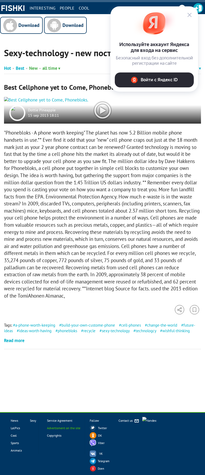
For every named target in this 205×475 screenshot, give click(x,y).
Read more (14, 340)
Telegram (103, 461)
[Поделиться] (179, 309)
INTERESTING (43, 8)
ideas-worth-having (35, 330)
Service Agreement (59, 421)
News (14, 421)
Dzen (101, 468)
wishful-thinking (176, 330)
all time (49, 68)
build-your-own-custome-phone (88, 325)
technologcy (146, 330)
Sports (15, 443)
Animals (16, 450)
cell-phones (131, 325)
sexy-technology (115, 330)
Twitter (102, 428)
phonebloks (67, 330)
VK (101, 454)
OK (100, 435)
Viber (101, 443)
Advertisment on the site (63, 428)
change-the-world (162, 325)
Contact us (126, 421)
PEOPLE (67, 8)
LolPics (15, 428)
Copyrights (54, 435)
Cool (84, 8)
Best (20, 68)
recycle (89, 330)
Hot (7, 68)
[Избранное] (194, 309)
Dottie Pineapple (42, 110)
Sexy (33, 421)
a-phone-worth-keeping (35, 325)
